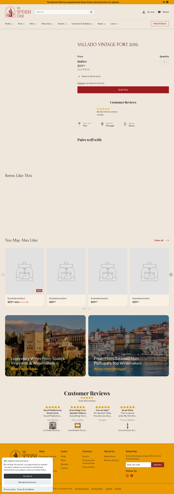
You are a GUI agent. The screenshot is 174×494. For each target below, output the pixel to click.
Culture (64, 468)
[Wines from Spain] (45, 345)
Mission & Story (111, 460)
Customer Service (47, 456)
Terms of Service (82, 489)
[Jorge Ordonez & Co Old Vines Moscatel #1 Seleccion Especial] (124, 425)
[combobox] (64, 12)
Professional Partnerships (89, 461)
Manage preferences (27, 482)
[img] (87, 397)
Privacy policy (10, 489)
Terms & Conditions (25, 489)
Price (80, 56)
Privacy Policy (97, 489)
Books (101, 24)
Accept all (27, 476)
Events (86, 456)
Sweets (61, 24)
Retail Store (109, 456)
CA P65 (118, 489)
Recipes (64, 464)
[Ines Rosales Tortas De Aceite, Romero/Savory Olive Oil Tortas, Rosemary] (74, 425)
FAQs (63, 456)
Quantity (164, 56)
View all (158, 240)
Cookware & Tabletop (81, 24)
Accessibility (89, 467)
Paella (8, 24)
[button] (83, 308)
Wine (32, 24)
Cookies (108, 489)
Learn (113, 24)
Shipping (81, 83)
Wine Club (46, 24)
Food (20, 24)
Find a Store (159, 23)
